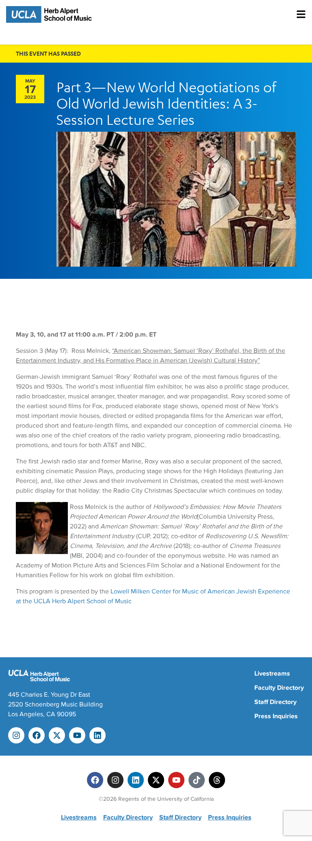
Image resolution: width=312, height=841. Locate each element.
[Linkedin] (97, 735)
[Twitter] (156, 780)
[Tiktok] (196, 780)
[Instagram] (16, 735)
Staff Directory (275, 702)
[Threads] (217, 780)
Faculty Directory (279, 688)
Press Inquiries (276, 716)
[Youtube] (77, 735)
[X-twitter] (57, 735)
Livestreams (272, 673)
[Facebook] (36, 735)
